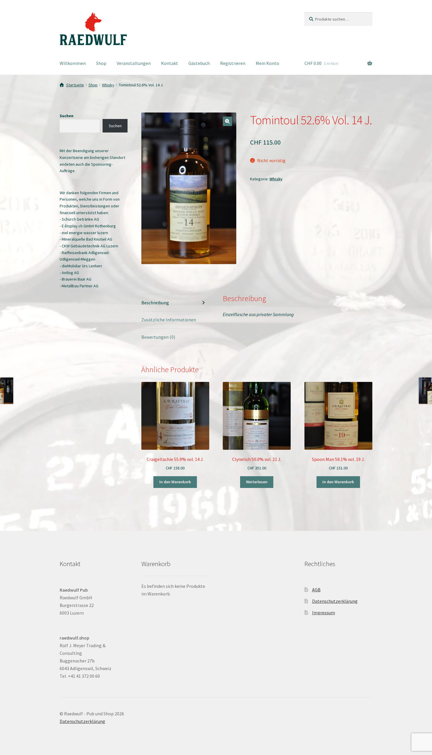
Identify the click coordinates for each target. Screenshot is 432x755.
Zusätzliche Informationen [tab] (168, 320)
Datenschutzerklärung (335, 601)
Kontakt (169, 63)
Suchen (66, 115)
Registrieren (232, 63)
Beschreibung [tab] (155, 303)
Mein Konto (267, 63)
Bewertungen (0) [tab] (158, 337)
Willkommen (73, 63)
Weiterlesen (256, 481)
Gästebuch (199, 63)
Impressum (323, 612)
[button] (227, 121)
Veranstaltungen (134, 63)
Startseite (75, 85)
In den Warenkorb (175, 481)
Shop (101, 63)
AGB (316, 590)
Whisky (108, 85)
